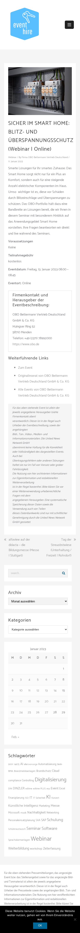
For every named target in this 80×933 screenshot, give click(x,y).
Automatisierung (47, 764)
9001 (10, 764)
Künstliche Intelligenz (23, 806)
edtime (28, 789)
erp (48, 789)
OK (40, 925)
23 (12, 712)
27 (46, 712)
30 (12, 723)
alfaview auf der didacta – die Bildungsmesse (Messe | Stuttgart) (24, 547)
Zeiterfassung (52, 848)
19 (38, 701)
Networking (53, 813)
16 (12, 701)
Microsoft (14, 812)
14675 (16, 764)
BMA (10, 771)
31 (21, 723)
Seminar (33, 828)
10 (20, 690)
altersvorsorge (30, 764)
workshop (36, 848)
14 (55, 690)
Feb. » (15, 737)
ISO (27, 798)
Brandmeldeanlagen (24, 771)
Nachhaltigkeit (36, 812)
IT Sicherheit (39, 798)
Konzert (55, 798)
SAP (43, 820)
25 (29, 712)
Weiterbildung (18, 849)
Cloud (55, 770)
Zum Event (25, 368)
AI (21, 764)
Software (49, 828)
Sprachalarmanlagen (19, 840)
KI (48, 797)
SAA (38, 820)
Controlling (28, 780)
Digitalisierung (50, 779)
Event (54, 788)
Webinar (12, 157)
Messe (55, 806)
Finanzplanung (16, 798)
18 (29, 701)
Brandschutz (43, 771)
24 (21, 712)
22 (63, 701)
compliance (14, 780)
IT (31, 797)
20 (46, 701)
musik (23, 813)
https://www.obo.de (26, 344)
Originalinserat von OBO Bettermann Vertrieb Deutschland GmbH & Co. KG (43, 379)
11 (29, 690)
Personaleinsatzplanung (21, 820)
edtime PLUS (39, 789)
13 (46, 690)
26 (37, 712)
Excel (62, 788)
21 (55, 701)
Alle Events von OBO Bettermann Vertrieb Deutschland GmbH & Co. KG (43, 392)
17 (21, 701)
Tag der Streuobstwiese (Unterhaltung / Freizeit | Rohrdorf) (58, 547)
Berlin (59, 764)
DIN (10, 789)
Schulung (55, 820)
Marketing (44, 806)
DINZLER (19, 788)
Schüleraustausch (17, 829)
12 (38, 690)
